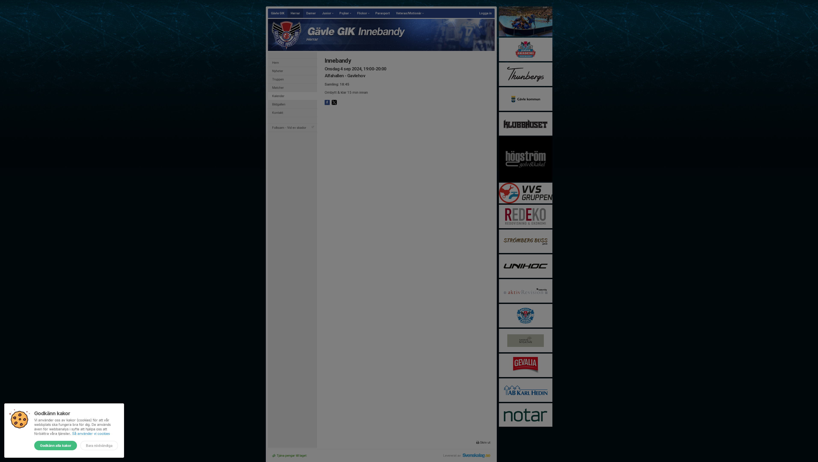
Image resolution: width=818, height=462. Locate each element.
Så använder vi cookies (91, 433)
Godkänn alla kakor (55, 445)
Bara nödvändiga (99, 445)
